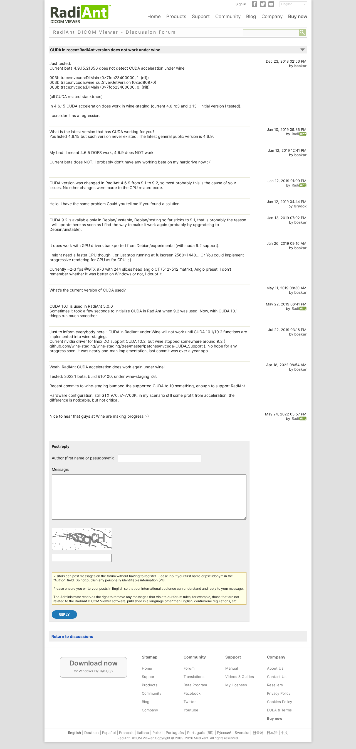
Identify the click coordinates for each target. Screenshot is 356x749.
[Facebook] (254, 6)
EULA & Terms (279, 710)
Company (272, 16)
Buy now (297, 16)
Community (228, 16)
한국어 (258, 732)
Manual (231, 668)
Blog (251, 16)
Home (154, 16)
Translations (194, 676)
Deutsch (91, 732)
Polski (157, 732)
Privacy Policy (278, 693)
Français (126, 732)
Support (201, 16)
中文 (284, 732)
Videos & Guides (239, 676)
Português (175, 732)
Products (176, 16)
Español (109, 732)
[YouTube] (271, 6)
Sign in (241, 4)
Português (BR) (200, 732)
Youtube (191, 710)
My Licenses (236, 685)
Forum (189, 668)
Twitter (190, 701)
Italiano (143, 732)
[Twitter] (263, 6)
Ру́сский (224, 732)
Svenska (242, 732)
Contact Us (276, 676)
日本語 (272, 732)
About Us (275, 668)
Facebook (192, 693)
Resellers (275, 685)
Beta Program (195, 685)
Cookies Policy (279, 701)
